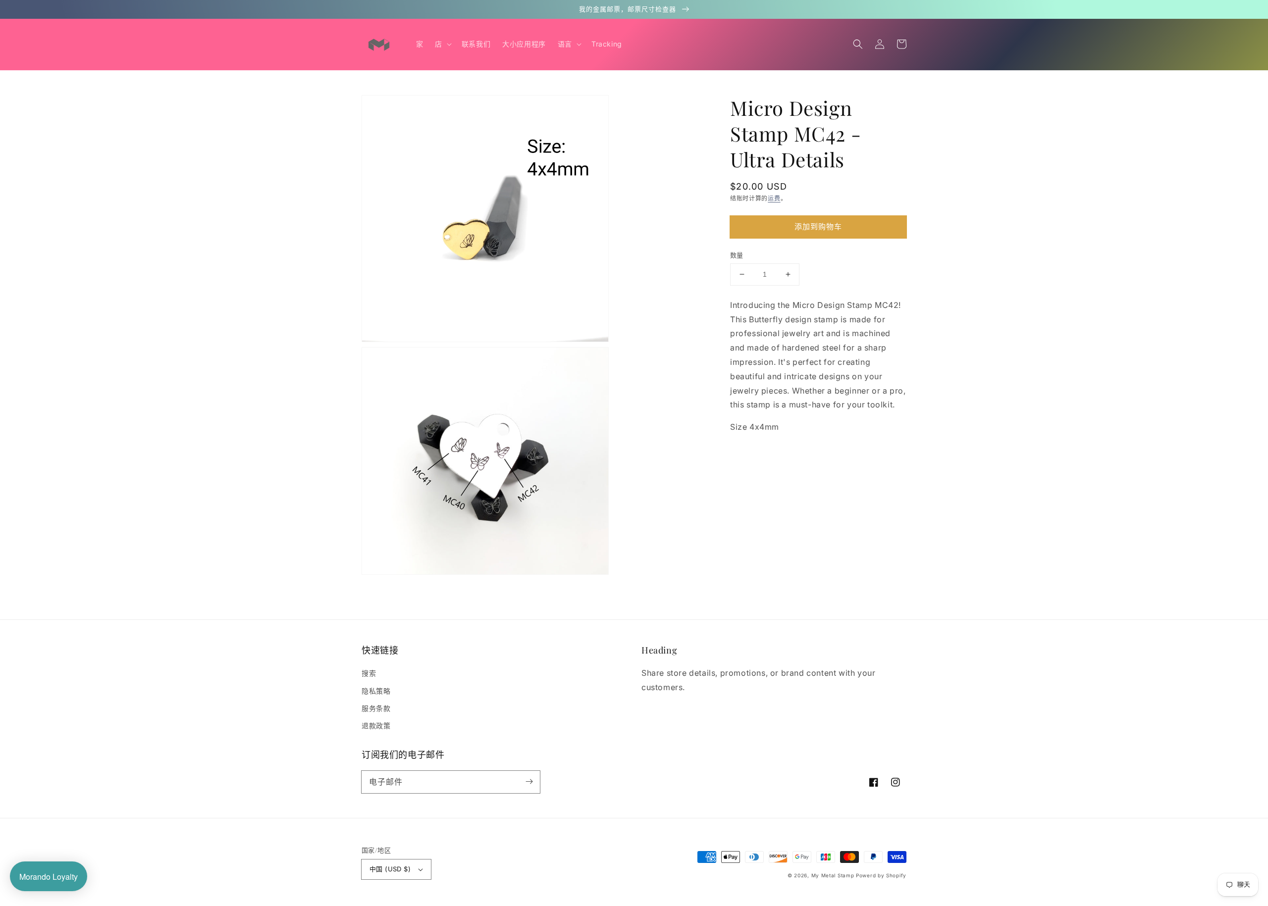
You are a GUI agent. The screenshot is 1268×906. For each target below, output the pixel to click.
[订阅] (529, 782)
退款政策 (376, 725)
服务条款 (376, 708)
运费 (774, 198)
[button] (858, 44)
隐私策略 (376, 691)
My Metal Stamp (832, 875)
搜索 (369, 673)
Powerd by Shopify (881, 875)
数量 (736, 255)
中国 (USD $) (390, 869)
